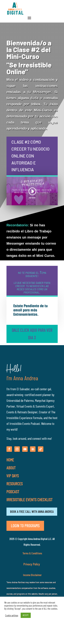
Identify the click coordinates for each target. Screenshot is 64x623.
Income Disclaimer (32, 575)
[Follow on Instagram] (17, 449)
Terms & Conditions (32, 553)
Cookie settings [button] (11, 615)
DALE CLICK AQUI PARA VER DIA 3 (32, 333)
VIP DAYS (12, 475)
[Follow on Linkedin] (32, 449)
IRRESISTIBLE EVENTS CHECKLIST (29, 499)
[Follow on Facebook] (9, 449)
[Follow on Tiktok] (40, 449)
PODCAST (12, 491)
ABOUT (11, 467)
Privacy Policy (32, 564)
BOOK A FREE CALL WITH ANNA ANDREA (32, 511)
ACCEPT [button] (26, 615)
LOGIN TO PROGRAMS (25, 525)
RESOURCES (14, 483)
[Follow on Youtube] (25, 449)
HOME (10, 459)
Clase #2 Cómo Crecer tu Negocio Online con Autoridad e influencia (30, 156)
